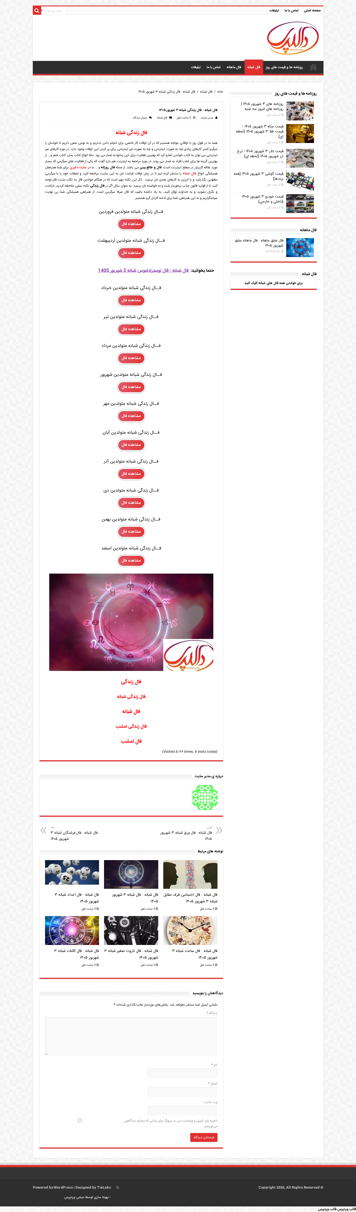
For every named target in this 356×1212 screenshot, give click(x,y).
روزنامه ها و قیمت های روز (284, 67)
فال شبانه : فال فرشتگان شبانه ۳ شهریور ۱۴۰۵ (74, 833)
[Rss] (118, 1187)
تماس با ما (291, 10)
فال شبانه (253, 67)
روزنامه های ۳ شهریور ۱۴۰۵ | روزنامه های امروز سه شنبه (262, 106)
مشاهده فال (131, 224)
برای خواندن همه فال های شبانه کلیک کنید (273, 283)
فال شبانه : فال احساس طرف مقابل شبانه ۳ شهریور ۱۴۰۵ (190, 898)
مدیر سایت (207, 118)
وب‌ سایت (210, 1102)
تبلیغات (274, 10)
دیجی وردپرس (74, 1197)
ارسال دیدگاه (140, 118)
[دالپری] (292, 38)
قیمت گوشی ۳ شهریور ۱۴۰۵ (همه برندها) (258, 176)
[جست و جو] (37, 10)
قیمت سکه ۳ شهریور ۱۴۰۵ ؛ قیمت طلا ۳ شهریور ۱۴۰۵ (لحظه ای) (259, 132)
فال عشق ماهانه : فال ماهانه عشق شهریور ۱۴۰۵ (259, 243)
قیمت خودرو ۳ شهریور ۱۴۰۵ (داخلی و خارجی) (262, 199)
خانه (220, 92)
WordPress (63, 1187)
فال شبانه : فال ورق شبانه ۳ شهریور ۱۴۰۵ (186, 833)
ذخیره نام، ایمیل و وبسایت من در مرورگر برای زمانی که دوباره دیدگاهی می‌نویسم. (170, 1123)
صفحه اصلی (312, 10)
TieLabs (104, 1187)
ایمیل (212, 1083)
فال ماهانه (234, 67)
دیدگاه (211, 1013)
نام (214, 1065)
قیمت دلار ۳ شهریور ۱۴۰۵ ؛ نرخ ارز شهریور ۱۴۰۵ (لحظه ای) (260, 153)
